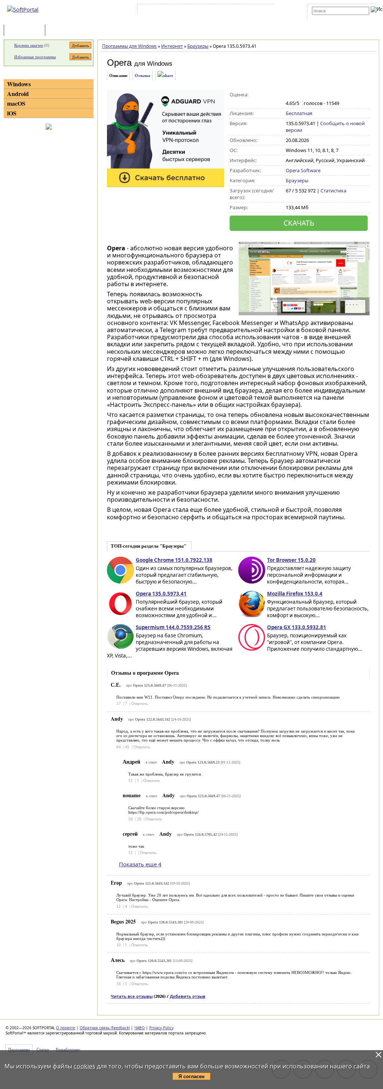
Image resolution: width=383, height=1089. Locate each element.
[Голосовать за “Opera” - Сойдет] (305, 95)
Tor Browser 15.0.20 (291, 560)
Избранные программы (35, 57)
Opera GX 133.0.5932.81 (296, 627)
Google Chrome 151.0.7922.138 (174, 560)
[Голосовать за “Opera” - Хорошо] (313, 95)
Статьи (63, 30)
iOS (11, 113)
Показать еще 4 (140, 864)
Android (18, 93)
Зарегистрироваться (204, 11)
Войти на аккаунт (161, 11)
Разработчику (68, 1049)
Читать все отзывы (132, 996)
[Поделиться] (165, 75)
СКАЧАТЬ (299, 223)
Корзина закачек (28, 45)
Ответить (139, 703)
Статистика (333, 190)
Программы (26, 30)
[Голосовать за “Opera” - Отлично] (321, 95)
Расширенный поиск (333, 17)
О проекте (65, 1027)
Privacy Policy (161, 1027)
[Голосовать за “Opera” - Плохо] (297, 95)
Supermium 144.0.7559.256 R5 (173, 627)
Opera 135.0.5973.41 (161, 593)
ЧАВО (139, 1027)
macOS (16, 103)
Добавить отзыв (187, 996)
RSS (265, 11)
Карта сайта (242, 11)
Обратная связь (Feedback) (105, 1027)
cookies (84, 1066)
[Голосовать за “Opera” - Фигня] (290, 95)
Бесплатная (299, 113)
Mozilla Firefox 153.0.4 (294, 593)
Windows (19, 84)
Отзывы (142, 75)
